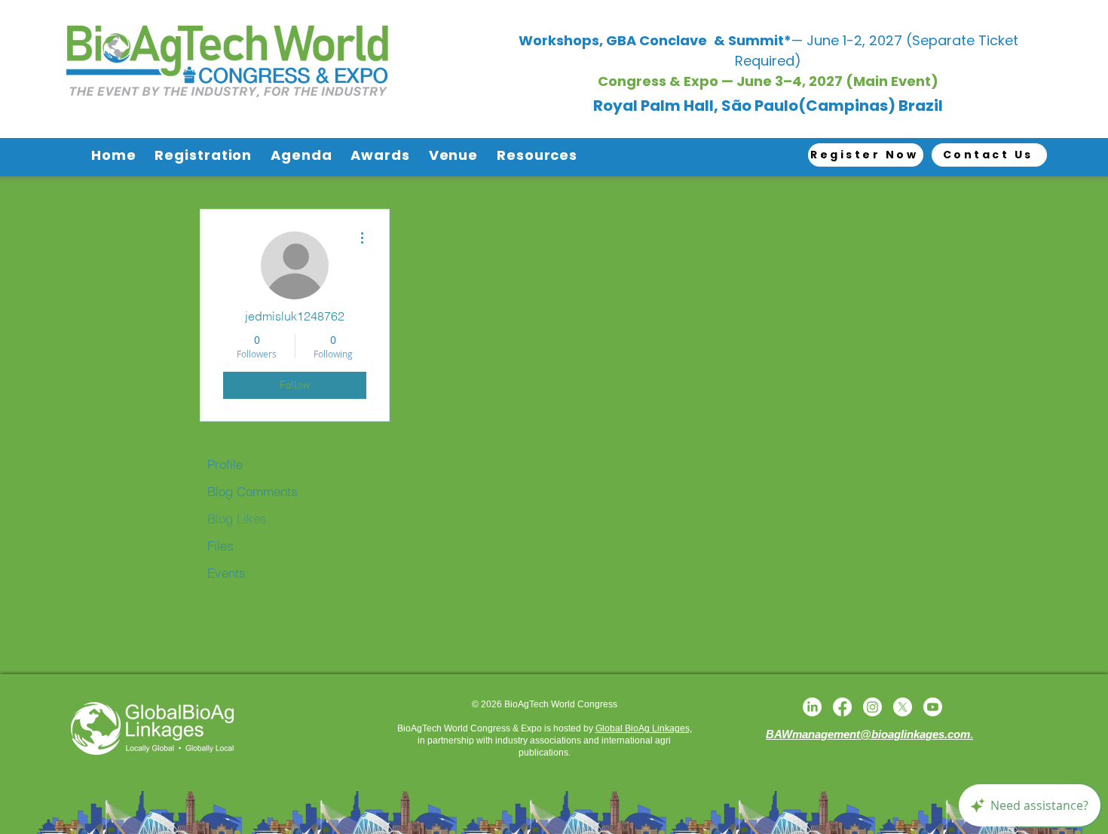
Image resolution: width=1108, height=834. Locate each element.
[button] (206, 155)
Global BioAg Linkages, (643, 728)
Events (226, 573)
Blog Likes (237, 518)
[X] (902, 707)
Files (220, 545)
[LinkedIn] (812, 707)
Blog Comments (252, 491)
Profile (225, 464)
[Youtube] (932, 707)
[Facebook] (842, 707)
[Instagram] (872, 707)
